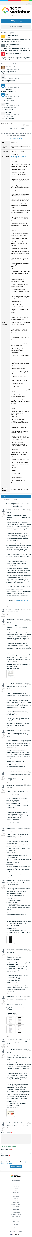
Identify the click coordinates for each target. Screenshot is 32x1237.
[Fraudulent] (10, 1112)
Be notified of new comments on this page (14, 1162)
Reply (7, 606)
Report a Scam (17, 21)
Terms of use (16, 1202)
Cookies (16, 1188)
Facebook (16, 1224)
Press (16, 1190)
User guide (16, 1185)
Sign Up (16, 1198)
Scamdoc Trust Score (18, 156)
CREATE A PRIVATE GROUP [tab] (10, 499)
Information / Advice (16, 1214)
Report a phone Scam (16, 26)
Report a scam (16, 1212)
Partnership (16, 1206)
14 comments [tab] (7, 496)
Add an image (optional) (9, 1146)
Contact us (16, 1192)
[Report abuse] (30, 509)
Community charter (16, 1204)
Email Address (5, 1155)
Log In (16, 1200)
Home (3, 123)
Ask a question (16, 1216)
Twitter (16, 1226)
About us (16, 1183)
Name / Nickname (6, 1149)
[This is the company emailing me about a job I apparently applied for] (19, 1020)
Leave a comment (6, 1132)
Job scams (9, 123)
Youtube (16, 1228)
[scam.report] (27, 125)
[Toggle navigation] (28, 3)
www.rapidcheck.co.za (22, 600)
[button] (29, 125)
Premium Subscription (16, 1218)
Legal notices (16, 1186)
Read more (10, 604)
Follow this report (17, 139)
